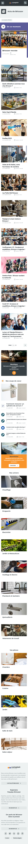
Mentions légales (17, 838)
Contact (7, 838)
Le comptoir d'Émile (6, 20)
